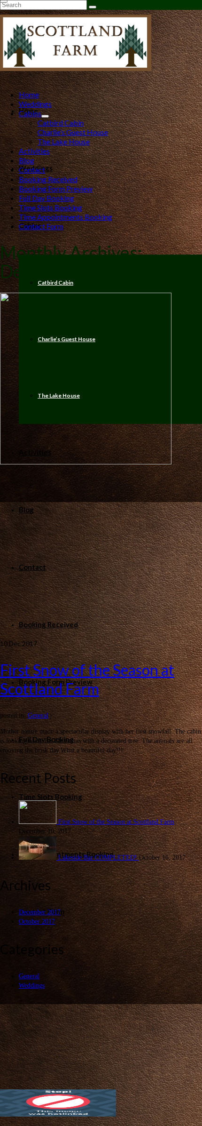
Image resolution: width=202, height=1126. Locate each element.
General (38, 715)
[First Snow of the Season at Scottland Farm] (101, 466)
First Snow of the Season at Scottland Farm (116, 821)
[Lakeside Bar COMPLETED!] (38, 857)
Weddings (32, 985)
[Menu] (4, 1)
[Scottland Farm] (101, 43)
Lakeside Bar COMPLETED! (98, 857)
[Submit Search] (92, 7)
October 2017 (37, 921)
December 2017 (40, 912)
